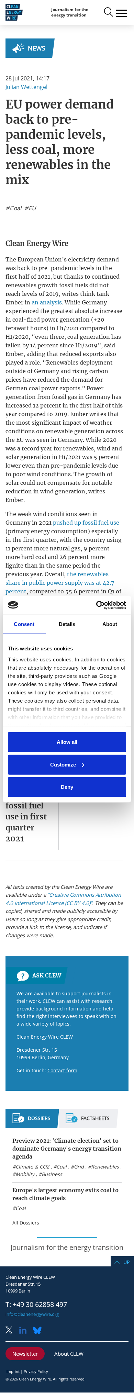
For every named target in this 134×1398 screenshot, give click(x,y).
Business (52, 1174)
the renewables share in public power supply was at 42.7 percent (59, 583)
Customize (63, 764)
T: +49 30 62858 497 (36, 1304)
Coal (61, 1166)
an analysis (47, 302)
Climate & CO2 (32, 1166)
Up (126, 1262)
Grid (79, 1166)
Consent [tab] (24, 624)
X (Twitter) (11, 1331)
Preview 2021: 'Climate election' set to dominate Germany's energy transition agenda (66, 1148)
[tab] (31, 1121)
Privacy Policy (36, 1371)
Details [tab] (67, 624)
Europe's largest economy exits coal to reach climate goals (65, 1194)
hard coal (33, 556)
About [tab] (110, 624)
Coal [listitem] (14, 208)
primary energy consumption (48, 531)
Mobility (24, 1174)
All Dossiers (25, 1222)
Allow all (67, 742)
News (36, 48)
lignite (14, 565)
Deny (67, 787)
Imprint (13, 1371)
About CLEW (68, 1353)
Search (108, 12)
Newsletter (25, 1353)
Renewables (105, 1166)
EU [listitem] (31, 208)
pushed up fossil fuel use (86, 522)
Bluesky (39, 1331)
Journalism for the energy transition (69, 12)
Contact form (62, 1070)
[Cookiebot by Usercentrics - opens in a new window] (96, 605)
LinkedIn (25, 1331)
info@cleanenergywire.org (32, 1314)
